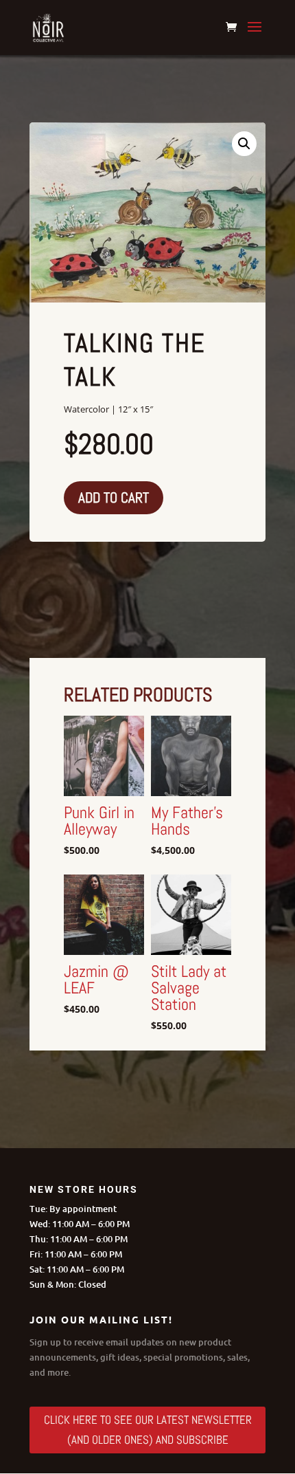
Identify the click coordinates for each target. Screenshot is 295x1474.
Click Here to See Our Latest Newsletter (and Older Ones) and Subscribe (148, 1429)
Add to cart (113, 497)
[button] (244, 143)
